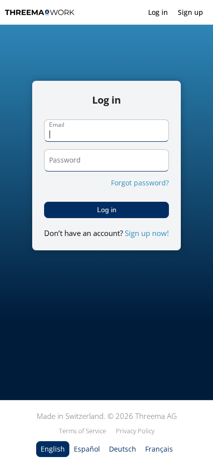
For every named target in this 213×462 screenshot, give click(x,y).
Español (87, 449)
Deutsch (122, 449)
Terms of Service (82, 430)
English (53, 449)
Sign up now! (147, 233)
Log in (158, 12)
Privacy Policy (135, 430)
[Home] (39, 12)
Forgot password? (140, 182)
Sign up (190, 12)
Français (159, 449)
